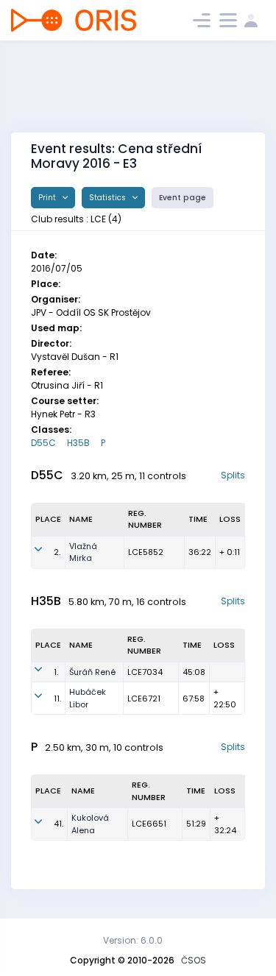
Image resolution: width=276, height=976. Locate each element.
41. (58, 824)
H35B (78, 442)
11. (57, 698)
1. (56, 672)
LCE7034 (145, 672)
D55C (43, 442)
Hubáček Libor (87, 698)
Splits (233, 475)
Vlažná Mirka (83, 552)
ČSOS (193, 960)
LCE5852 (145, 552)
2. (57, 552)
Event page (182, 197)
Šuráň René (92, 672)
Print (48, 197)
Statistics (108, 197)
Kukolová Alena (90, 824)
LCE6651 (149, 824)
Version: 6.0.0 (133, 940)
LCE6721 (143, 698)
